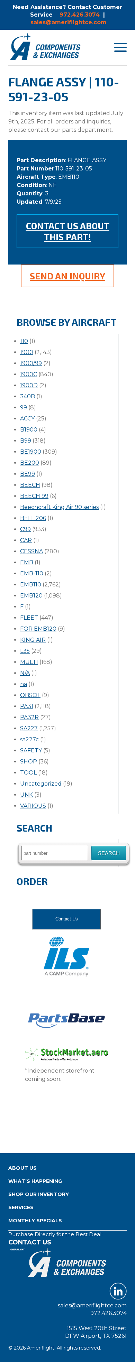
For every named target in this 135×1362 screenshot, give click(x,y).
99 (23, 407)
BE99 (27, 474)
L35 (25, 651)
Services (21, 1207)
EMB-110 (31, 573)
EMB (26, 562)
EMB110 (30, 584)
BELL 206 (33, 518)
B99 (25, 440)
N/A (25, 673)
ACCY (27, 418)
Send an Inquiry (67, 275)
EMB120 (31, 595)
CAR (26, 540)
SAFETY (31, 750)
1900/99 (31, 363)
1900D (29, 385)
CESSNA (31, 551)
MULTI (29, 662)
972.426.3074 (80, 14)
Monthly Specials (35, 1220)
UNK (26, 794)
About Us (22, 1168)
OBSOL (30, 695)
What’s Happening (35, 1181)
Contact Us (66, 918)
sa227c (29, 739)
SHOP (28, 761)
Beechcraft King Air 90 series (59, 507)
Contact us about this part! (67, 231)
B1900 (28, 429)
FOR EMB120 (38, 629)
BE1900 (30, 451)
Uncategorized (41, 783)
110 (24, 341)
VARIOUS (33, 806)
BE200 (29, 463)
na (23, 684)
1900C (28, 374)
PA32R (29, 717)
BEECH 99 (34, 496)
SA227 (29, 728)
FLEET (29, 617)
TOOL (28, 772)
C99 (25, 529)
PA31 (26, 706)
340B (27, 396)
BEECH (30, 485)
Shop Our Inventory (38, 1194)
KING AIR (33, 640)
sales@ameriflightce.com (68, 22)
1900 (26, 352)
